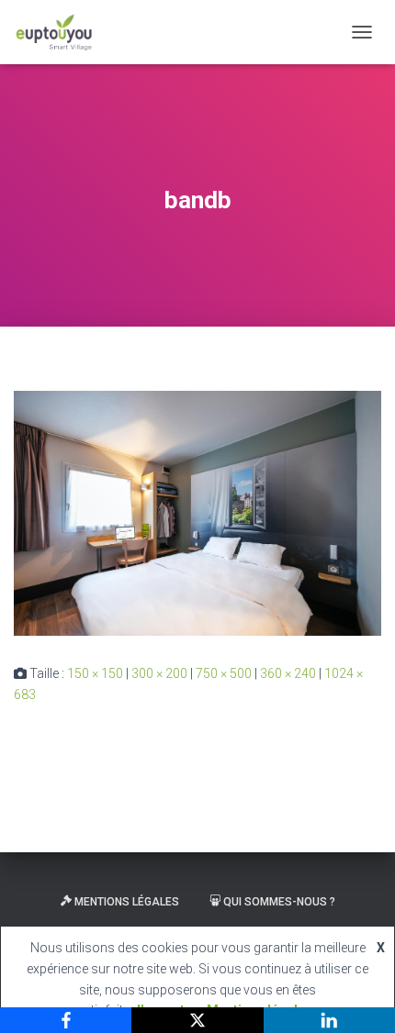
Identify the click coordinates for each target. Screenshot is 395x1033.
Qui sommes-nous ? (279, 901)
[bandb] (197, 512)
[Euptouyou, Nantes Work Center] (61, 32)
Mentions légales (126, 901)
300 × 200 (159, 673)
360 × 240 (288, 673)
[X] (197, 1020)
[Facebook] (65, 1020)
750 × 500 (224, 673)
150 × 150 (95, 673)
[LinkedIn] (329, 1020)
